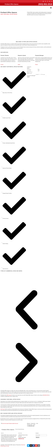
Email (28, 73)
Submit (28, 76)
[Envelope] (49, 1)
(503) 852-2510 (45, 4)
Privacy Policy (3, 446)
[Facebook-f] (47, 1)
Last (38, 70)
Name (28, 68)
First (38, 69)
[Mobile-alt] (51, 1)
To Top (7, 446)
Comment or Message (31, 75)
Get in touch (3, 409)
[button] (51, 8)
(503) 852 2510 (21, 438)
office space (9, 395)
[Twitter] (43, 1)
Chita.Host (23, 444)
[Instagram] (45, 1)
